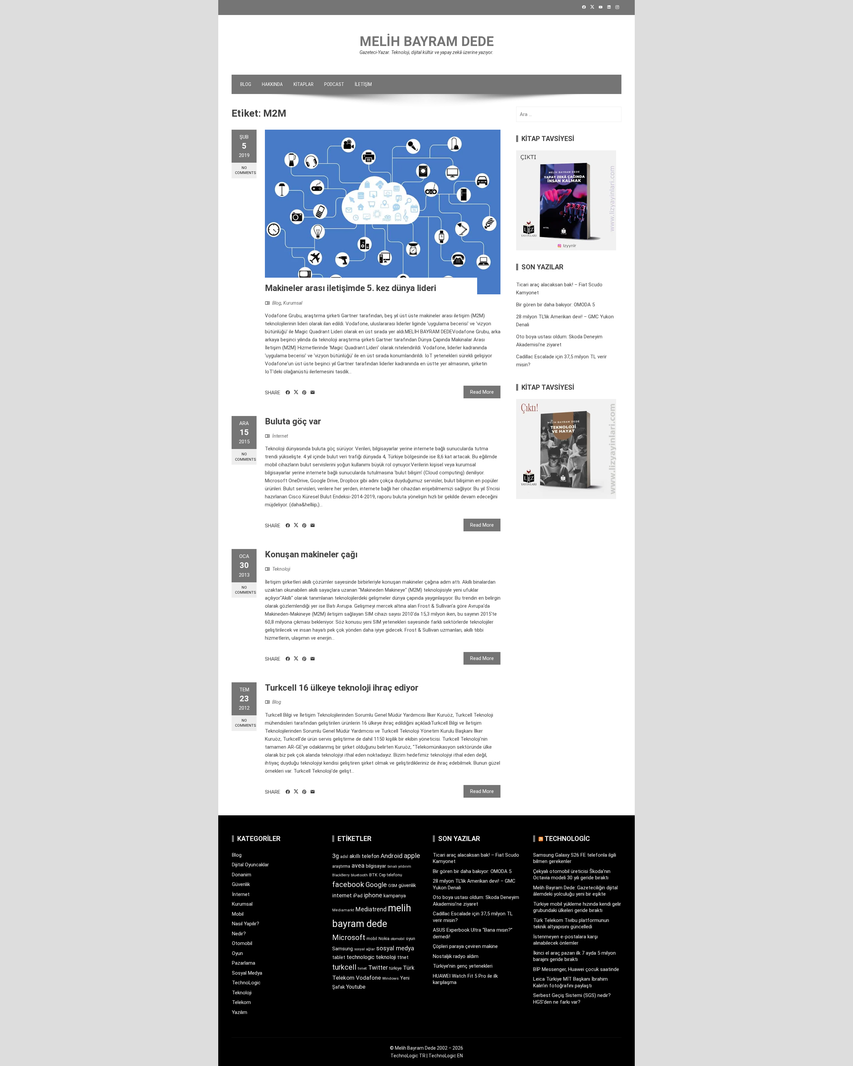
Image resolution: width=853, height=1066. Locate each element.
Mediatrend (371, 909)
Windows (390, 978)
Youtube (356, 987)
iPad (358, 895)
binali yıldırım (399, 866)
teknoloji (386, 957)
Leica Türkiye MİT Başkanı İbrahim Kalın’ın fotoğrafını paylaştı (570, 982)
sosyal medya (395, 948)
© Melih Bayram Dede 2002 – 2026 (426, 1048)
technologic (361, 957)
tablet (338, 957)
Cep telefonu (390, 875)
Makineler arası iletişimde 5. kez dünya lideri (350, 288)
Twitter (378, 967)
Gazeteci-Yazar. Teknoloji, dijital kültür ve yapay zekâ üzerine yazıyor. (426, 52)
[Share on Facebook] (288, 392)
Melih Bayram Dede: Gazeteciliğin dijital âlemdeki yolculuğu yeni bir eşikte (575, 891)
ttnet (403, 957)
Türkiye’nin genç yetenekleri (462, 966)
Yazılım (239, 1012)
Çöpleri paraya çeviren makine (465, 946)
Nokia (384, 938)
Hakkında (272, 84)
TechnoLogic (246, 983)
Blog (245, 84)
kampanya (395, 895)
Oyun (237, 953)
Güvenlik (241, 884)
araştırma (341, 866)
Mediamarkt (343, 910)
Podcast (334, 84)
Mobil (238, 914)
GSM (392, 885)
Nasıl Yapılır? (245, 924)
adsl (344, 856)
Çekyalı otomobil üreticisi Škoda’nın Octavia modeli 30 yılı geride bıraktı (571, 874)
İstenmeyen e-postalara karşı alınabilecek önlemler (565, 940)
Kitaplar (304, 84)
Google (376, 885)
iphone (373, 895)
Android (392, 856)
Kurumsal (292, 303)
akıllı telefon (364, 856)
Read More (482, 392)
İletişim (363, 84)
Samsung (342, 949)
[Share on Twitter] (296, 392)
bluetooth (359, 875)
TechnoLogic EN (445, 1055)
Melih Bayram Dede (427, 41)
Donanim (241, 875)
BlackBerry (341, 875)
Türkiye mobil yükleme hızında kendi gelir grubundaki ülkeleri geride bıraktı (577, 907)
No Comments (245, 170)
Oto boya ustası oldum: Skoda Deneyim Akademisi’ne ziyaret (476, 900)
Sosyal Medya (247, 973)
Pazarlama (243, 963)
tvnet (362, 968)
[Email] (313, 392)
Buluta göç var (293, 421)
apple (412, 856)
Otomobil (242, 943)
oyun (410, 938)
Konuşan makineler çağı (311, 554)
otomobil (398, 939)
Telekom (241, 1002)
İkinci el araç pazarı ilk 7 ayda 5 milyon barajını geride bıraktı (574, 956)
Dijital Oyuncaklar (250, 865)
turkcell (344, 967)
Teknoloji (281, 569)
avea (358, 865)
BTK (373, 874)
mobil (372, 938)
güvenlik (407, 885)
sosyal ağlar (364, 949)
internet (342, 895)
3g (335, 855)
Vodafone (368, 977)
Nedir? (239, 934)
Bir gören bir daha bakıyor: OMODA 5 (555, 305)
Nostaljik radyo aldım (455, 956)
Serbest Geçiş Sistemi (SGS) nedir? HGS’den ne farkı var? (572, 998)
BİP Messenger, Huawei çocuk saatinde (576, 969)
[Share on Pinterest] (304, 392)
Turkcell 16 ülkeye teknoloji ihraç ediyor (342, 688)
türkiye (395, 968)
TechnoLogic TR (408, 1055)
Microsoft (348, 937)
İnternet (280, 436)
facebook (348, 884)
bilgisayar (376, 866)
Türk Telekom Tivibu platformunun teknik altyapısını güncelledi (571, 923)
